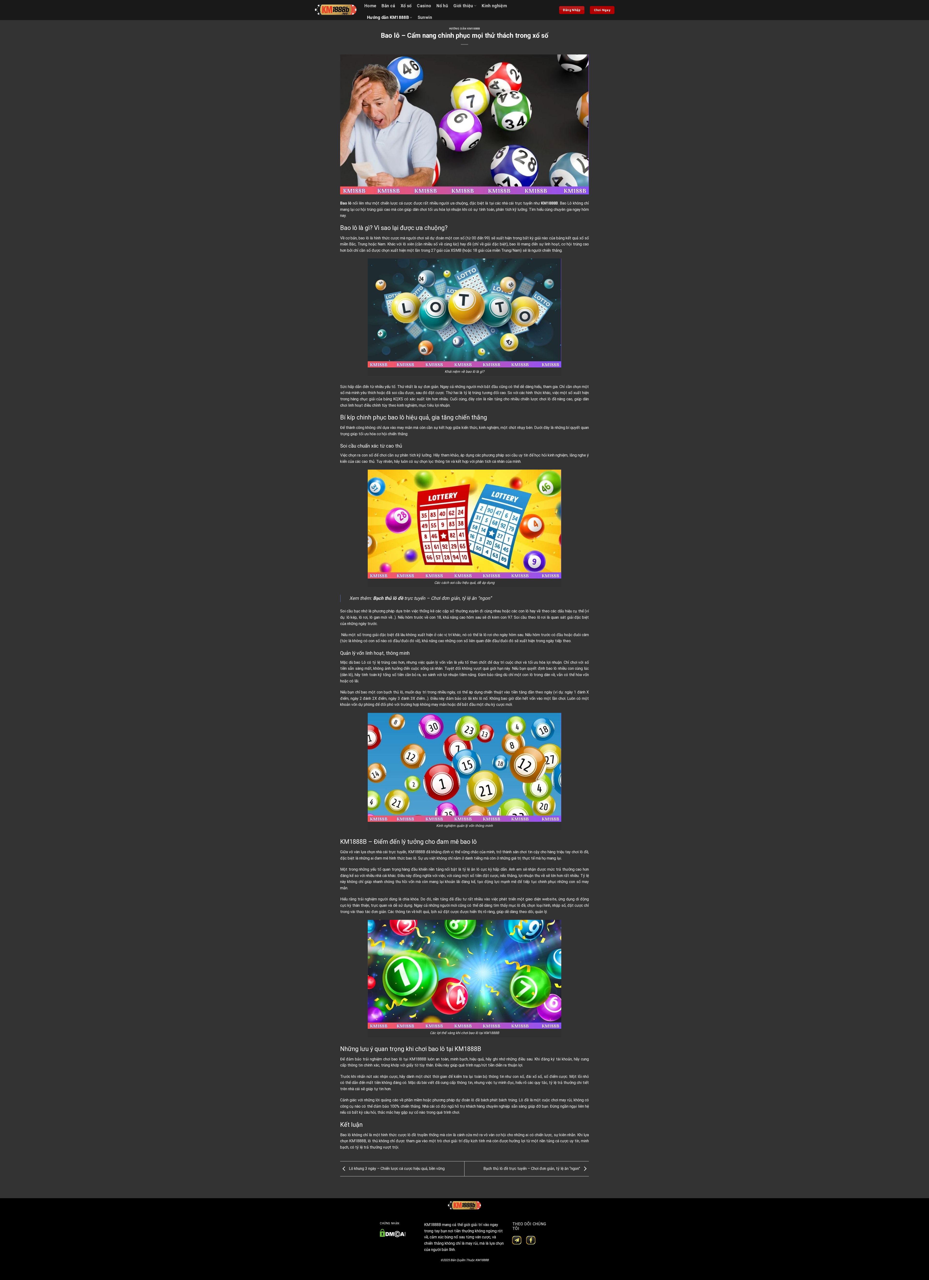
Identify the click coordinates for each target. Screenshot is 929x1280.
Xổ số (406, 5)
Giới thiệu (463, 5)
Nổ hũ (442, 5)
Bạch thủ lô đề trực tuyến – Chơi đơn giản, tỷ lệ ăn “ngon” (532, 1168)
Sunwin (425, 17)
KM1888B (549, 203)
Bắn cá (388, 5)
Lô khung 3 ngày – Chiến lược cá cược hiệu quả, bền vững (396, 1168)
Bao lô (346, 203)
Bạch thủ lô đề (388, 598)
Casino (424, 5)
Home (370, 5)
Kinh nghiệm (494, 5)
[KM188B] (336, 10)
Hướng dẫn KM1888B (388, 17)
